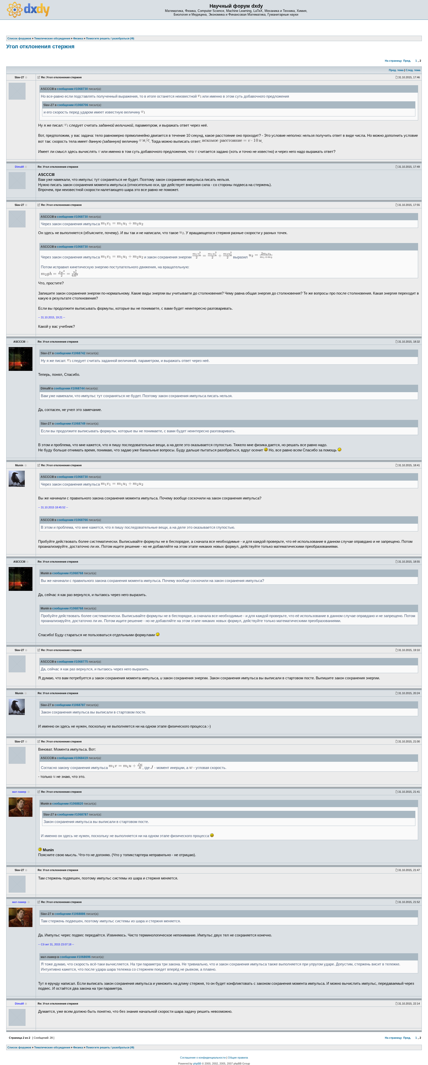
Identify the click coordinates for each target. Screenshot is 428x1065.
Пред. (407, 60)
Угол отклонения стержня (40, 46)
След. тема (413, 70)
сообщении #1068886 (69, 914)
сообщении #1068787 (69, 705)
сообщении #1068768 (67, 573)
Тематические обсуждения (52, 1047)
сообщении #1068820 (67, 803)
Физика (78, 1047)
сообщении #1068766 (72, 520)
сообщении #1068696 (75, 957)
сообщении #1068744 (69, 388)
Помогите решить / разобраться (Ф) (110, 1047)
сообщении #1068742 (69, 353)
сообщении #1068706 (72, 105)
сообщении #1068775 (72, 661)
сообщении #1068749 (69, 423)
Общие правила (238, 1057)
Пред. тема (396, 70)
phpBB (197, 1063)
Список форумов (19, 1047)
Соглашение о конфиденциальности (203, 1057)
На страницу (393, 60)
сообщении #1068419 (72, 758)
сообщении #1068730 (72, 89)
